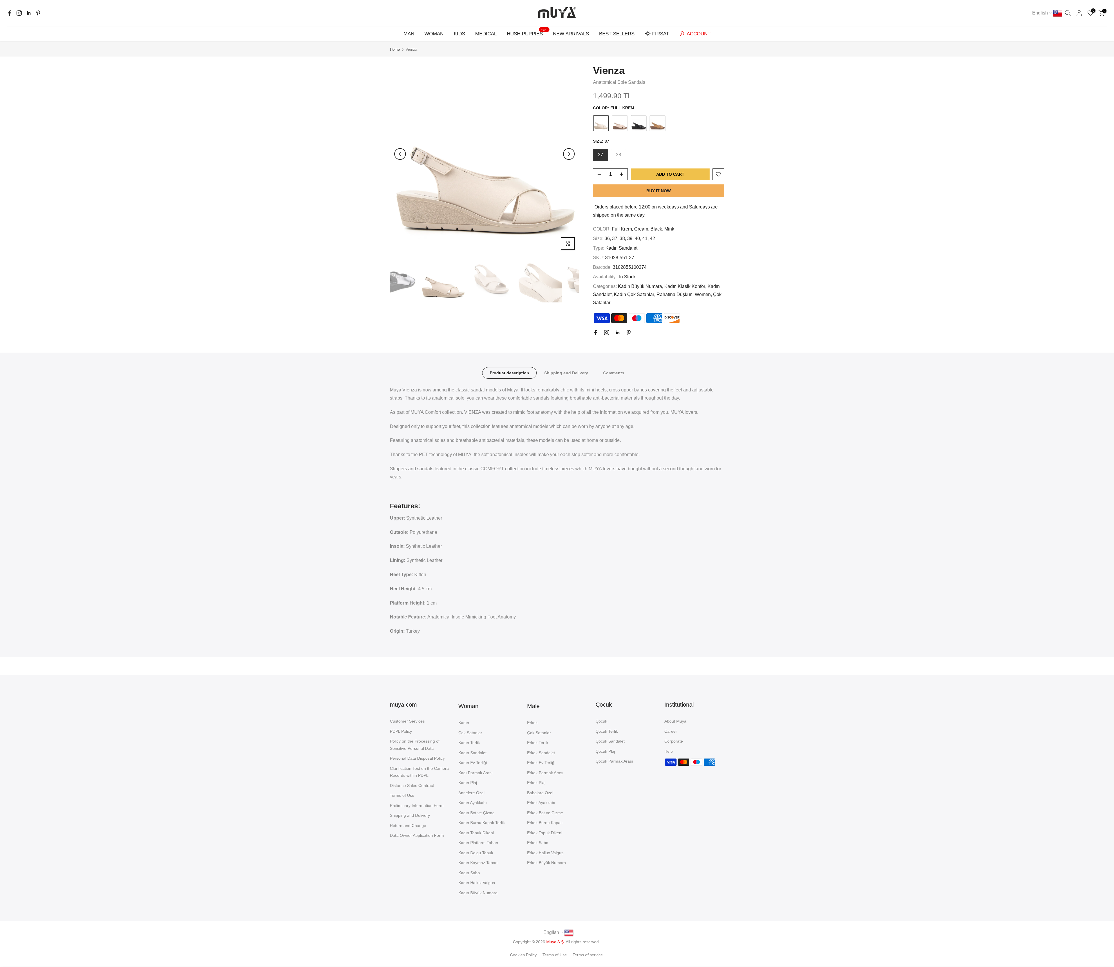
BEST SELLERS (616, 34)
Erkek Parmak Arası (545, 772)
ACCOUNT (698, 34)
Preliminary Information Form (417, 805)
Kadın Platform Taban (478, 842)
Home (395, 49)
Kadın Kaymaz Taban (478, 862)
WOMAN (434, 34)
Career (670, 731)
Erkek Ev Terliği (541, 762)
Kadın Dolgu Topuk (475, 852)
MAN (409, 34)
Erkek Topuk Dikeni (544, 832)
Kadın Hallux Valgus (476, 882)
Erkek (532, 722)
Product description (509, 373)
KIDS (459, 34)
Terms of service (588, 955)
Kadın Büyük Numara (640, 286)
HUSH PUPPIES (527, 33)
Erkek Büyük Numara (546, 862)
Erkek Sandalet (541, 752)
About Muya (675, 721)
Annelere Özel (471, 792)
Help (668, 751)
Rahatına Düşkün (674, 294)
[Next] (569, 154)
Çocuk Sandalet (610, 741)
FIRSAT (660, 34)
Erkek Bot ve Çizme (545, 812)
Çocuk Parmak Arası (614, 761)
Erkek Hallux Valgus (545, 852)
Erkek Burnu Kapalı (545, 822)
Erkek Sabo (537, 842)
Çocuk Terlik (607, 731)
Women (703, 294)
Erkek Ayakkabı (541, 802)
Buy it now (658, 190)
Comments (613, 373)
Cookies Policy (523, 955)
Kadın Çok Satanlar (634, 294)
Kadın (463, 722)
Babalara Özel (540, 792)
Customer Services (407, 721)
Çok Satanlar (470, 732)
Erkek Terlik (537, 742)
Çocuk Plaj (605, 751)
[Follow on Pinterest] (38, 13)
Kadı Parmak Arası (475, 772)
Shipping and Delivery (566, 373)
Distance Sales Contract (412, 785)
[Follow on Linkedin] (28, 13)
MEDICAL (486, 34)
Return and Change (408, 825)
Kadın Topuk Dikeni (476, 832)
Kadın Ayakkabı (472, 802)
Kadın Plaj (467, 782)
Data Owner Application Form (417, 835)
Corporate (673, 741)
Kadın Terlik (469, 742)
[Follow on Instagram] (19, 13)
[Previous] (400, 154)
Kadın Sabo (469, 872)
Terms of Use (402, 795)
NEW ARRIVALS (571, 34)
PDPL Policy (401, 731)
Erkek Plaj (536, 782)
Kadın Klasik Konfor (684, 286)
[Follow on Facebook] (9, 13)
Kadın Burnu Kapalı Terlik (481, 822)
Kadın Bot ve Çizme (476, 812)
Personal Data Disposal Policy (417, 758)
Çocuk (601, 721)
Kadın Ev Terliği (472, 762)
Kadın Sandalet (621, 248)
